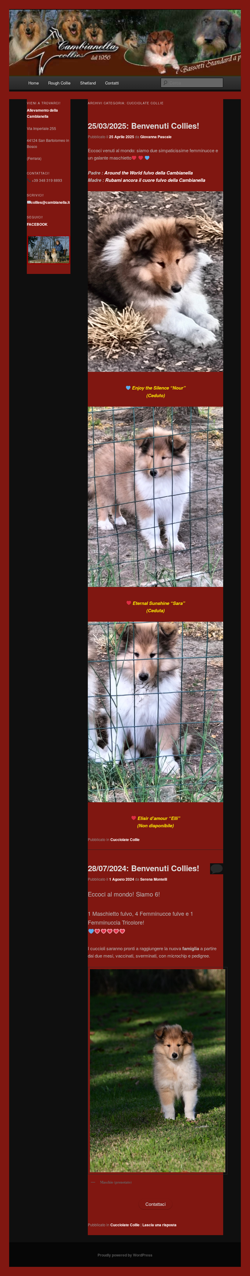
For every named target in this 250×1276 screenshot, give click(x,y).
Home (33, 83)
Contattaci (155, 1204)
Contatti (112, 83)
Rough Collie (59, 83)
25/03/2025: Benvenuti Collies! (143, 125)
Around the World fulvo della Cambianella (148, 172)
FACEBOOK (37, 224)
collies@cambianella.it (50, 202)
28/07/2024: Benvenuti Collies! (143, 868)
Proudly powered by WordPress (125, 1255)
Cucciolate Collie (125, 839)
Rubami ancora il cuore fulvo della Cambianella (155, 180)
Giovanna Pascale (156, 136)
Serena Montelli (153, 879)
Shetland (88, 83)
